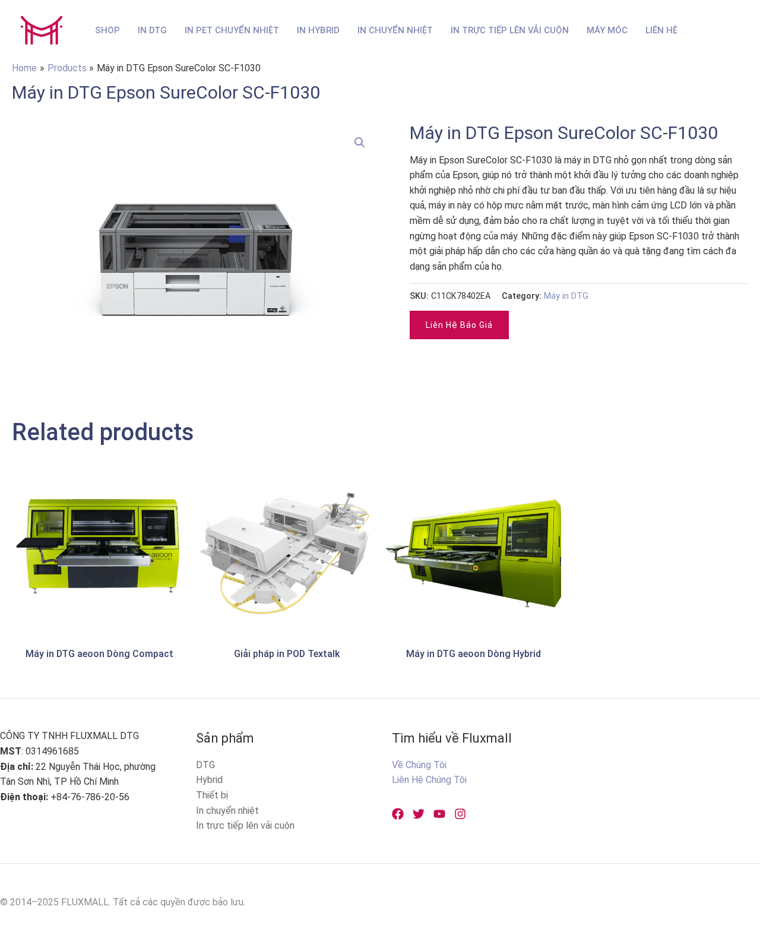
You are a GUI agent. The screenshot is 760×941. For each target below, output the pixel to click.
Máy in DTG (566, 296)
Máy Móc (607, 30)
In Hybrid (318, 30)
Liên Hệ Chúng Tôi (429, 779)
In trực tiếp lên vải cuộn (245, 825)
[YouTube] (439, 814)
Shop (107, 30)
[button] (359, 142)
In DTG (152, 30)
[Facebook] (398, 814)
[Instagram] (460, 814)
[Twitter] (419, 814)
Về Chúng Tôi (419, 765)
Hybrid (209, 779)
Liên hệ (661, 30)
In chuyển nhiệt (227, 810)
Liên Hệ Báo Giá (459, 325)
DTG (205, 765)
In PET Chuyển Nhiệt (232, 30)
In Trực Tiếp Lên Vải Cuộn (510, 30)
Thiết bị (212, 795)
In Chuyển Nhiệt (395, 30)
